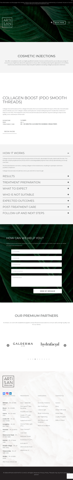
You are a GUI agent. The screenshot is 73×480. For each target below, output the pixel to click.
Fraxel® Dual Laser (26, 411)
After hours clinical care (10, 462)
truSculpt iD (24, 443)
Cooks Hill (6, 419)
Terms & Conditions (44, 425)
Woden (5, 456)
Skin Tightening (42, 417)
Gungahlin (6, 424)
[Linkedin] (10, 393)
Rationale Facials (25, 436)
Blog (56, 406)
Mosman (5, 429)
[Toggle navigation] (69, 22)
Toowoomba (7, 451)
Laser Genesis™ (25, 429)
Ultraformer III (24, 450)
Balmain (5, 403)
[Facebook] (4, 393)
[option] (23, 344)
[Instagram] (7, 393)
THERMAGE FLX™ (26, 440)
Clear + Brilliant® (25, 403)
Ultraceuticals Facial (26, 447)
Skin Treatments (43, 406)
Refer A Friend (59, 420)
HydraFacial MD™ (25, 420)
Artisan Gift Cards (60, 410)
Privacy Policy (44, 472)
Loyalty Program (60, 417)
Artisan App (59, 413)
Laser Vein (23, 433)
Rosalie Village (7, 445)
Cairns (5, 413)
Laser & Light (42, 410)
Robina (5, 440)
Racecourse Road (8, 435)
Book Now (59, 22)
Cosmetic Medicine (44, 403)
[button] (8, 345)
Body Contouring (43, 413)
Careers (57, 403)
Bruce (4, 408)
